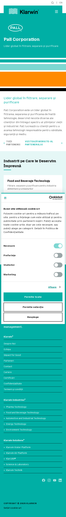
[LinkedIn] (60, 480)
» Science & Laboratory (16, 464)
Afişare (52, 287)
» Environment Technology (18, 429)
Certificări (9, 378)
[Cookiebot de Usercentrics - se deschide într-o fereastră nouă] (49, 198)
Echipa (7, 349)
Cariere (8, 372)
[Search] (52, 2)
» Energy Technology (15, 424)
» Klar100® (10, 458)
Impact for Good (12, 355)
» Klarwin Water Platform (17, 447)
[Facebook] (43, 480)
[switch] (58, 255)
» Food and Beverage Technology (21, 412)
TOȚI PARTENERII (13, 143)
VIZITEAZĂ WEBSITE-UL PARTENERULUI (39, 143)
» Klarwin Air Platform (15, 453)
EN (60, 2)
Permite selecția (33, 307)
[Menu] (56, 11)
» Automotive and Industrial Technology (25, 418)
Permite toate (33, 297)
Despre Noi (10, 343)
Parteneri (9, 361)
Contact (8, 366)
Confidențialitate (13, 383)
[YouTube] (54, 480)
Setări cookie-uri (12, 508)
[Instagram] (49, 480)
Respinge (33, 317)
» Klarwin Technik (13, 470)
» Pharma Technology (15, 407)
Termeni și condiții (13, 389)
